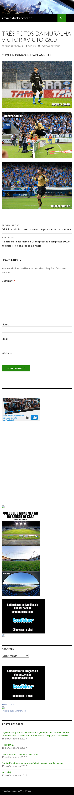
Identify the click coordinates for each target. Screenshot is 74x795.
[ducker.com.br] (3, 707)
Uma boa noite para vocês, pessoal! (20, 753)
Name (5, 324)
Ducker (32, 46)
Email (5, 338)
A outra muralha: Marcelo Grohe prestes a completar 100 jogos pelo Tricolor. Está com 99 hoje (36, 241)
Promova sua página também (14, 711)
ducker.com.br (8, 705)
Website (7, 353)
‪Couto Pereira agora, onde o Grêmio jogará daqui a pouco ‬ (32, 763)
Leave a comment (50, 46)
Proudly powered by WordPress (16, 791)
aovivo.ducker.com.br (17, 18)
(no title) (6, 772)
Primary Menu (70, 18)
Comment (8, 280)
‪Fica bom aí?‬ (8, 744)
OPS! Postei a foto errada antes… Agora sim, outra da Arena (36, 227)
